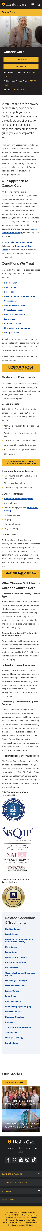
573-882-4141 (28, 1150)
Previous (4, 1109)
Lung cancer (10, 319)
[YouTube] (21, 1160)
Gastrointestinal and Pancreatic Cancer (20, 974)
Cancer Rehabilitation (15, 962)
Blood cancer (10, 283)
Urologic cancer (11, 332)
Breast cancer (10, 292)
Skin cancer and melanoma (17, 328)
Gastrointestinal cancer (15, 305)
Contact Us (13, 1148)
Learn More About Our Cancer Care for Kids (21, 368)
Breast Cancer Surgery (16, 957)
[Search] (38, 4)
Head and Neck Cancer (16, 985)
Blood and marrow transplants (18, 498)
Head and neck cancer (14, 314)
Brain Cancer (11, 947)
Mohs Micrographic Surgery (18, 1006)
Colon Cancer (11, 967)
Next (38, 1109)
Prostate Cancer (12, 1011)
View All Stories (14, 1082)
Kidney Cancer (12, 991)
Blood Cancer (11, 934)
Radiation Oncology (14, 1017)
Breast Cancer (12, 952)
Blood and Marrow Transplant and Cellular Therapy (19, 940)
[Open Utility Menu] (33, 4)
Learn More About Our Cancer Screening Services (21, 463)
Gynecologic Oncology (16, 980)
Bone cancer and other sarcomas (19, 296)
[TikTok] (34, 1160)
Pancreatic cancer (12, 323)
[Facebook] (8, 1160)
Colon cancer (10, 301)
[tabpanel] (21, 1109)
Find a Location (21, 66)
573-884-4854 (18, 89)
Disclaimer (30, 1225)
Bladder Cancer (12, 929)
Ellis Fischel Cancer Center (19, 242)
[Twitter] (15, 1160)
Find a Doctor (21, 59)
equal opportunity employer (24, 1212)
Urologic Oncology (14, 1037)
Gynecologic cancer (13, 310)
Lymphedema (11, 1043)
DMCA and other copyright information (21, 1220)
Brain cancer (10, 287)
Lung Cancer (11, 996)
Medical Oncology (14, 1001)
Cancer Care (8, 12)
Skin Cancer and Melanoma (18, 1027)
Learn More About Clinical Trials (21, 574)
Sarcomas (10, 1022)
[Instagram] (27, 1160)
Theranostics (11, 1032)
